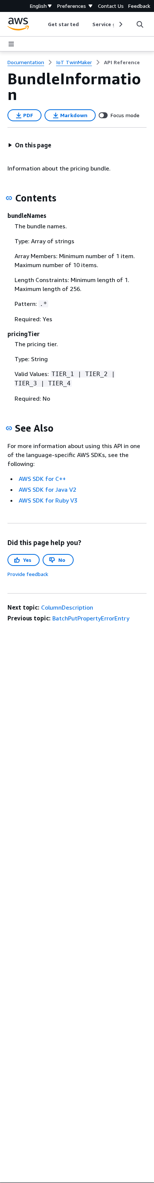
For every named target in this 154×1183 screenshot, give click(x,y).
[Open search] (140, 24)
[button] (29, 145)
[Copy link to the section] (8, 198)
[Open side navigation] (11, 44)
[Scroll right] (120, 24)
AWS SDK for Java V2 (47, 489)
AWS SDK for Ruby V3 (48, 500)
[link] (122, 62)
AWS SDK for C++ (42, 478)
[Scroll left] (42, 24)
